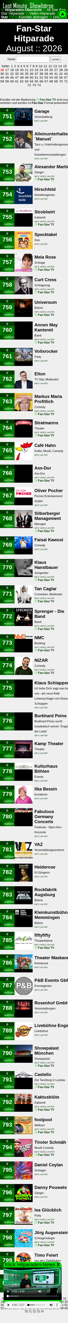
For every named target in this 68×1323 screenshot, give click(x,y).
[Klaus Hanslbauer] (24, 568)
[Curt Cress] (24, 285)
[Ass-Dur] (24, 474)
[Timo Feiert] (24, 1261)
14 (60, 66)
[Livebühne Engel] (24, 1031)
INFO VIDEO (40, 176)
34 (22, 74)
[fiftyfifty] (24, 941)
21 (26, 70)
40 (51, 74)
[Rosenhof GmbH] (24, 1009)
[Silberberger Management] (24, 519)
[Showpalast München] (24, 1054)
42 (61, 74)
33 (17, 74)
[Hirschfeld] (24, 195)
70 (61, 81)
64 (31, 81)
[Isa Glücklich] (24, 1216)
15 (65, 66)
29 (66, 70)
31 (7, 74)
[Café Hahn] (24, 451)
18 (12, 70)
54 (51, 77)
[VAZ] (24, 850)
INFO (37, 121)
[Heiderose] (24, 873)
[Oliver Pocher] (24, 496)
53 (46, 77)
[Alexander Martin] (24, 172)
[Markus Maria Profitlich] (24, 402)
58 (2, 81)
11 (45, 66)
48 (22, 77)
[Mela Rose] (24, 263)
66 (41, 81)
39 (46, 74)
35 (26, 74)
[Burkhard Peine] (24, 721)
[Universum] (24, 308)
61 (17, 81)
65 (36, 81)
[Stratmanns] (24, 428)
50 (31, 77)
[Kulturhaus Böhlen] (24, 772)
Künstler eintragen (33, 17)
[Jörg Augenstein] (24, 1238)
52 (41, 77)
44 (2, 77)
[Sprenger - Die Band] (24, 617)
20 (22, 70)
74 (39, 85)
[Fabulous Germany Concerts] (24, 817)
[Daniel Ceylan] (24, 1170)
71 (66, 81)
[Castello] (24, 1080)
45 (7, 77)
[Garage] (24, 117)
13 (55, 66)
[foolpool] (24, 1125)
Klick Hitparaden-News (30, 1264)
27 (56, 70)
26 (51, 70)
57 (66, 77)
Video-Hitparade (42, 13)
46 (12, 77)
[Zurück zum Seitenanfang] (62, 16)
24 (41, 70)
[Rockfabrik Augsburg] (24, 895)
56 (61, 77)
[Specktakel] (24, 240)
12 (50, 66)
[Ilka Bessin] (24, 795)
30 (2, 74)
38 (41, 74)
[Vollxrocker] (24, 357)
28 (61, 70)
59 (7, 81)
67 (46, 81)
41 (56, 74)
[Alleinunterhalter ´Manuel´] (24, 139)
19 (17, 70)
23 (36, 70)
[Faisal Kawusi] (24, 545)
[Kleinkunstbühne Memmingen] (24, 918)
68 (51, 81)
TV (48, 99)
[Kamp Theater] (24, 749)
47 (17, 77)
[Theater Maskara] (24, 963)
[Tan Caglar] (24, 594)
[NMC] (24, 643)
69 (56, 81)
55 (56, 77)
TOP (34, 1318)
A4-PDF (44, 121)
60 (12, 81)
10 (40, 66)
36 (31, 74)
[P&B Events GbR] (24, 986)
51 (36, 77)
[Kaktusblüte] (24, 1103)
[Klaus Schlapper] (24, 688)
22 (31, 70)
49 (26, 77)
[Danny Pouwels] (24, 1193)
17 (7, 70)
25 (46, 70)
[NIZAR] (24, 666)
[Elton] (24, 379)
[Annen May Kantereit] (24, 330)
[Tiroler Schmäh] (24, 1148)
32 (12, 74)
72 (29, 85)
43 (66, 74)
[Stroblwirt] (24, 218)
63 (26, 81)
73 (34, 85)
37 (36, 74)
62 (22, 81)
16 (2, 70)
